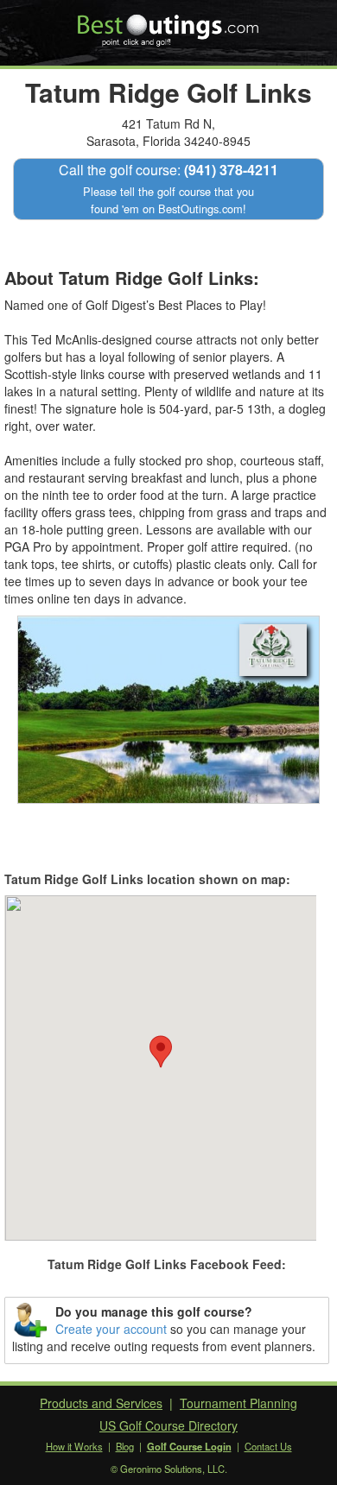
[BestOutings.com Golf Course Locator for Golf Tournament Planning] (169, 24)
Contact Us (268, 1446)
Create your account (111, 1328)
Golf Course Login (189, 1446)
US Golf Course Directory (168, 1425)
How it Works (74, 1446)
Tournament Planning (238, 1403)
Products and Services (101, 1403)
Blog (125, 1446)
